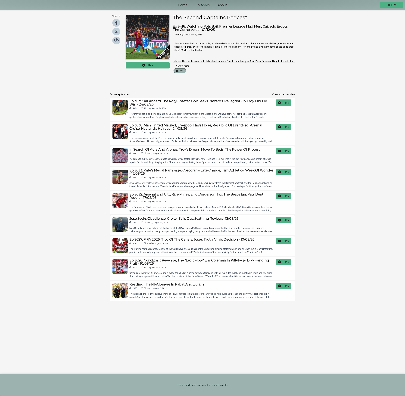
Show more (183, 65)
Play (150, 65)
